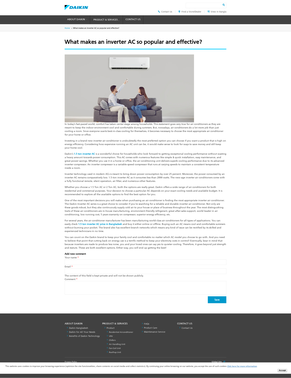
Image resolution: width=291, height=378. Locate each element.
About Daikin (76, 19)
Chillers (112, 340)
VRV (111, 336)
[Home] (76, 6)
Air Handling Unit (117, 344)
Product (111, 328)
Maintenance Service (154, 332)
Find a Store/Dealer (191, 11)
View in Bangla (218, 11)
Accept (282, 370)
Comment (71, 279)
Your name (72, 257)
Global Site (217, 362)
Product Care (150, 328)
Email (69, 266)
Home (67, 28)
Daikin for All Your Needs (82, 332)
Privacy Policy (71, 362)
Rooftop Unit (115, 352)
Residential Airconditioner (121, 332)
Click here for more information (242, 366)
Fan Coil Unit (115, 348)
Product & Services (105, 19)
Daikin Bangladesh (78, 328)
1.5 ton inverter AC (84, 153)
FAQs (146, 324)
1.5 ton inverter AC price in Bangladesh (100, 224)
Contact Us (166, 11)
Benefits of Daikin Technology (84, 336)
